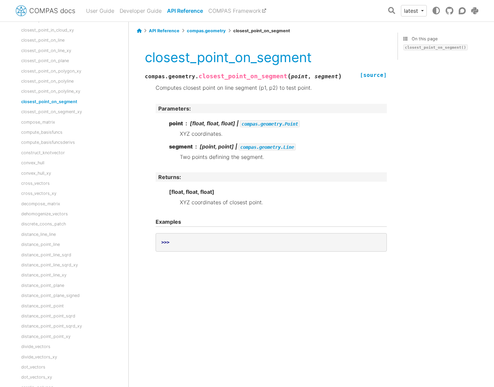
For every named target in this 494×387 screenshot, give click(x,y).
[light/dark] (436, 10)
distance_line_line (38, 234)
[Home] (139, 31)
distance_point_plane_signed (50, 295)
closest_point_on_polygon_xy (51, 71)
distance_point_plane (42, 285)
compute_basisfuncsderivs (48, 142)
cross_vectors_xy (38, 193)
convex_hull (32, 162)
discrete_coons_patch (43, 223)
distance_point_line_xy (44, 274)
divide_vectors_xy (39, 356)
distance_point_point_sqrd (48, 315)
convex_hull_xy (36, 173)
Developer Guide (141, 10)
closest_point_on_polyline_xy (50, 91)
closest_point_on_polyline (47, 81)
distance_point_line (40, 244)
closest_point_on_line (43, 40)
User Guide (100, 10)
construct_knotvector (43, 152)
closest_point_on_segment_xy (51, 111)
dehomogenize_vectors (44, 213)
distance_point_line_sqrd (46, 254)
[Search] (392, 11)
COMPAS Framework (234, 10)
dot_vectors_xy (36, 377)
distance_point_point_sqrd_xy (51, 326)
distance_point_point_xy (46, 336)
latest (412, 10)
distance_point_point (42, 305)
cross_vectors (35, 183)
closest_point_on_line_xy (46, 50)
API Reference (185, 10)
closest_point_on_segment (49, 101)
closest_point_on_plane (45, 60)
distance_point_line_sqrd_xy (49, 264)
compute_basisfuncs (42, 132)
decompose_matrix (40, 203)
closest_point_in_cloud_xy (47, 30)
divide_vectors (35, 346)
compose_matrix (38, 122)
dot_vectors (33, 367)
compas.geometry (206, 30)
